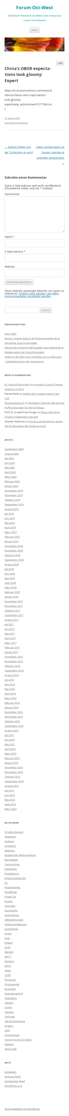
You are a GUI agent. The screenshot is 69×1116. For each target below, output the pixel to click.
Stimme (9, 1002)
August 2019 (12, 509)
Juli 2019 (9, 513)
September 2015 (14, 726)
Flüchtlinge (11, 892)
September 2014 (14, 781)
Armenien (10, 846)
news (8, 970)
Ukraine (9, 1012)
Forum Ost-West (34, 8)
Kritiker (9, 943)
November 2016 (14, 661)
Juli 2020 (9, 458)
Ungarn (9, 1026)
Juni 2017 (10, 629)
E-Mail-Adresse (15, 251)
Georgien (10, 906)
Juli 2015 (9, 735)
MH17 (8, 956)
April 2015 (10, 749)
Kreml (8, 933)
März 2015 (10, 753)
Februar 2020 (12, 481)
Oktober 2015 (12, 721)
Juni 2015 (10, 740)
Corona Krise (12, 864)
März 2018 (10, 587)
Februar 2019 (12, 536)
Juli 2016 (9, 680)
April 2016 (10, 693)
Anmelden (10, 1072)
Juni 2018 (10, 573)
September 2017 (14, 615)
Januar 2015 (11, 763)
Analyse (9, 841)
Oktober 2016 (12, 666)
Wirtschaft (10, 1049)
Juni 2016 (10, 684)
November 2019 (14, 495)
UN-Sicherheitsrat (15, 1021)
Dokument (11, 869)
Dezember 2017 (14, 601)
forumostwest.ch (14, 403)
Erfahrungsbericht (15, 878)
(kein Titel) (10, 333)
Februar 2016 (12, 703)
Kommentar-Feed (15, 1081)
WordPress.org (13, 1086)
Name (10, 237)
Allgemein (10, 836)
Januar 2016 (11, 707)
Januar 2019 (11, 541)
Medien (9, 952)
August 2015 (12, 730)
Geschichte (11, 910)
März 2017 (10, 643)
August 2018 (12, 564)
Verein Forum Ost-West (18, 1039)
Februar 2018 (12, 592)
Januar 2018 (11, 596)
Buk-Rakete (11, 859)
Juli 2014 (9, 790)
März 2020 (10, 477)
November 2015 (14, 716)
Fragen (9, 901)
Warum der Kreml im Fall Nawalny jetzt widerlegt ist (34, 347)
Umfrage (10, 1016)
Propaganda (12, 984)
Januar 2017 (11, 652)
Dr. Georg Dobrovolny (17, 384)
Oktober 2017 (12, 610)
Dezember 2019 (14, 490)
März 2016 (10, 698)
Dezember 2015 (14, 712)
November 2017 (14, 606)
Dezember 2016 (14, 656)
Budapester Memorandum (20, 855)
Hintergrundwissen (16, 924)
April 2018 (10, 583)
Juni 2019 (10, 518)
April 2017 (10, 638)
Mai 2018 (10, 578)
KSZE (8, 947)
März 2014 (10, 809)
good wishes (12, 915)
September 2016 (14, 670)
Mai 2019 (10, 523)
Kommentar (12, 194)
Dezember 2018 (14, 546)
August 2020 (12, 453)
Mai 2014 (10, 799)
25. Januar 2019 (12, 118)
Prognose (10, 979)
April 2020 (10, 472)
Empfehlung (12, 873)
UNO (7, 1030)
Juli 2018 (9, 569)
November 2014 (14, 772)
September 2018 (14, 560)
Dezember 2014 (14, 767)
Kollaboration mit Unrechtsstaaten (24, 352)
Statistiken (11, 998)
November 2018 (14, 550)
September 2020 (14, 449)
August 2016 (12, 675)
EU (6, 883)
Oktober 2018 (12, 555)
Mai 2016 (10, 689)
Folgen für (10, 896)
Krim (7, 938)
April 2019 (10, 527)
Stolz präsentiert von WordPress (22, 1109)
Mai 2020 (10, 467)
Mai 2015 (10, 744)
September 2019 (14, 504)
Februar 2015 (12, 758)
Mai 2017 (10, 633)
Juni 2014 (10, 795)
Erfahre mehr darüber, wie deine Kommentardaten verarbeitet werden (32, 295)
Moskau (9, 961)
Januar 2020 (11, 486)
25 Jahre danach (14, 832)
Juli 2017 (9, 624)
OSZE (8, 975)
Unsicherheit (12, 1035)
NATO (8, 966)
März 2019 (10, 532)
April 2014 (10, 804)
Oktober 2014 (12, 776)
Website (10, 266)
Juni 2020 (10, 463)
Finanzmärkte (13, 887)
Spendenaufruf (14, 993)
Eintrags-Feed (13, 1076)
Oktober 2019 (12, 500)
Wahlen (9, 1044)
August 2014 (12, 786)
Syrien (8, 1007)
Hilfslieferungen (14, 919)
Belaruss (10, 850)
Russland (10, 989)
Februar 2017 (12, 647)
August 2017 (12, 620)
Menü (35, 29)
